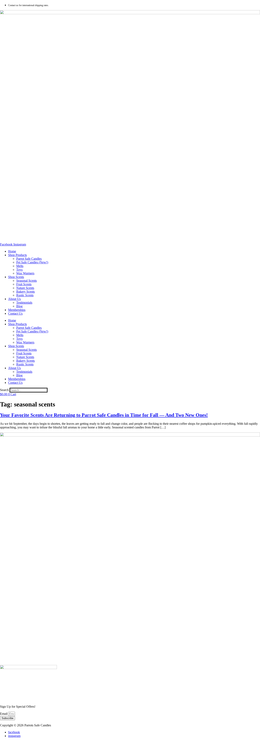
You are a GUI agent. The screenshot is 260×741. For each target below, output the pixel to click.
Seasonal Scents (26, 280)
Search (4, 390)
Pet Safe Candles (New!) (32, 262)
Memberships (16, 310)
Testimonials (24, 302)
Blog (19, 306)
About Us (14, 299)
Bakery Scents (25, 291)
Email (4, 713)
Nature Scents (25, 288)
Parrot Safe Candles (29, 258)
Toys (19, 269)
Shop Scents (16, 277)
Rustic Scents (25, 295)
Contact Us (15, 313)
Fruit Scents (23, 284)
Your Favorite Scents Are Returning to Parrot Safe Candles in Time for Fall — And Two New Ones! (104, 415)
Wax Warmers (25, 273)
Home (12, 251)
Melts (19, 266)
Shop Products (17, 255)
